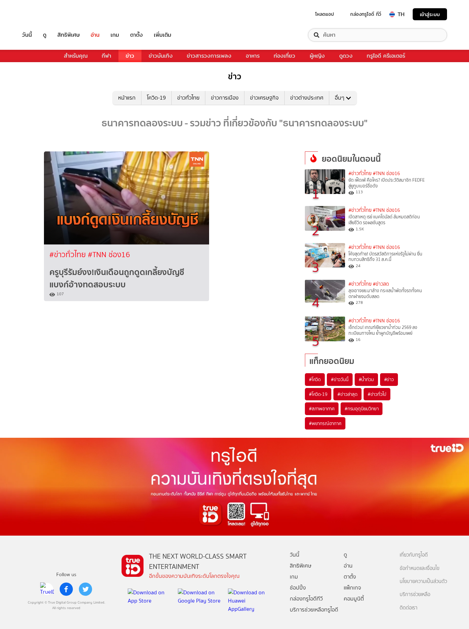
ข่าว (130, 56)
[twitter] (85, 589)
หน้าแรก (127, 98)
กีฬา (106, 56)
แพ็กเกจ (352, 588)
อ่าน (95, 35)
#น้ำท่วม (366, 379)
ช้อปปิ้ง (298, 588)
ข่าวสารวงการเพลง (209, 56)
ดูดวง (346, 56)
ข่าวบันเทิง (161, 56)
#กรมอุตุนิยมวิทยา (361, 408)
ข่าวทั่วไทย (188, 98)
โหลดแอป (324, 14)
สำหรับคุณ (76, 56)
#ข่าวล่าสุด (347, 394)
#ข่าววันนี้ (339, 379)
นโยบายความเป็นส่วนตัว (423, 581)
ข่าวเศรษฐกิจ (264, 98)
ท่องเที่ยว (284, 56)
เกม (115, 35)
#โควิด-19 (318, 394)
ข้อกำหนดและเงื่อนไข (419, 568)
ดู (44, 35)
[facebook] (66, 589)
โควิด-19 (156, 98)
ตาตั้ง (136, 35)
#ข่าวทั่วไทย (68, 254)
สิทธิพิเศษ (68, 35)
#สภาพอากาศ (321, 408)
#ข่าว (389, 379)
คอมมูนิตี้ (354, 599)
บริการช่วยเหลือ (415, 594)
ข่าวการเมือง (225, 98)
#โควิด (315, 379)
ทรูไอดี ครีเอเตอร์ (386, 56)
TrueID (42, 14)
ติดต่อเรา (408, 607)
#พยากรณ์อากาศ (325, 423)
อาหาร (253, 56)
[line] (47, 589)
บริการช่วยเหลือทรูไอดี (314, 610)
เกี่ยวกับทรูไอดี (414, 555)
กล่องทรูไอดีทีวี (306, 599)
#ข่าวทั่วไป (377, 394)
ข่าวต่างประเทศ (306, 98)
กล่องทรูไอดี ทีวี (365, 14)
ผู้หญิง (317, 56)
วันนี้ (27, 35)
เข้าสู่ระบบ (430, 14)
